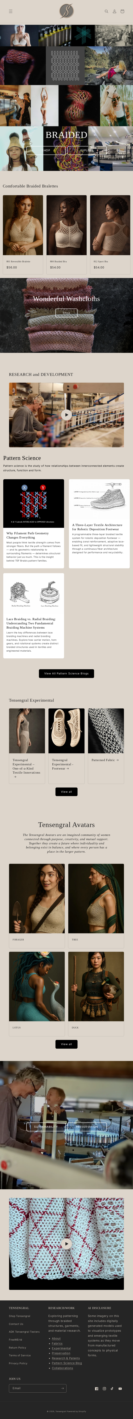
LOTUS (17, 1027)
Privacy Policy (18, 1363)
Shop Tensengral (19, 1316)
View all (66, 791)
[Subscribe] (62, 1388)
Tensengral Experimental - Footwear (62, 764)
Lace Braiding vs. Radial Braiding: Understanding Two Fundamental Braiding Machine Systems (31, 623)
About (56, 1338)
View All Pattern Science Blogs (66, 673)
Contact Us (16, 1324)
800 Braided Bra (58, 261)
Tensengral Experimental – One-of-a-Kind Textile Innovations (26, 766)
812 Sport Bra (101, 261)
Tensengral (60, 1411)
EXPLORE (87, 150)
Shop (66, 312)
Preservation (61, 1353)
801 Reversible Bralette (18, 261)
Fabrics (57, 1343)
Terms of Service (20, 1355)
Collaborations (62, 1368)
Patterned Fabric (103, 760)
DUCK (75, 1027)
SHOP (46, 150)
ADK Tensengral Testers (24, 1331)
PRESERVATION (87, 1126)
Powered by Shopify (76, 1411)
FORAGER (18, 939)
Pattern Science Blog (67, 1363)
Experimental (61, 1348)
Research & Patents (66, 1358)
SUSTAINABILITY (46, 1126)
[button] (11, 11)
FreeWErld (15, 1339)
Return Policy (17, 1347)
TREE (75, 939)
